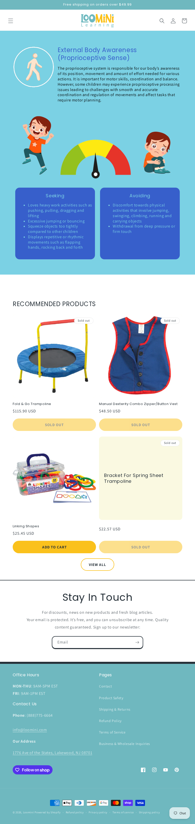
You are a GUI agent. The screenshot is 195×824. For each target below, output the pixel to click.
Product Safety (111, 698)
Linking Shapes (26, 526)
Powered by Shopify (48, 812)
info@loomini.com (30, 729)
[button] (10, 20)
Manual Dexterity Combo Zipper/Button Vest (138, 404)
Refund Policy (110, 720)
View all (97, 564)
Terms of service (123, 812)
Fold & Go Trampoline (32, 404)
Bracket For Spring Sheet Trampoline (133, 478)
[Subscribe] (137, 642)
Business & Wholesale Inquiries (124, 743)
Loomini (28, 812)
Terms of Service (112, 732)
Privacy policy (98, 812)
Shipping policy (149, 812)
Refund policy (75, 812)
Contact (105, 686)
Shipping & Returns (115, 709)
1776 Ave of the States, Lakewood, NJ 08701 (52, 752)
